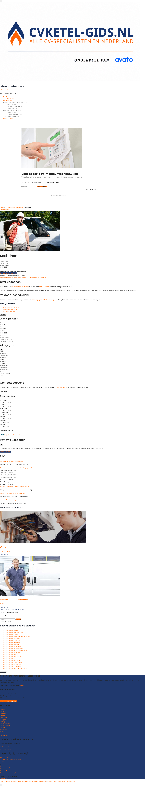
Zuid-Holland (4, 730)
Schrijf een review (5, 452)
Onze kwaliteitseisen (6, 771)
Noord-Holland (44, 287)
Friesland (3, 714)
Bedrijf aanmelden (6, 749)
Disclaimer (42, 782)
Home (5, 96)
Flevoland (3, 712)
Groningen (3, 718)
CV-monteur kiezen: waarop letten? (15, 102)
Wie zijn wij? (10, 98)
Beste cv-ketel (11, 104)
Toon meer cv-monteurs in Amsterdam (12, 609)
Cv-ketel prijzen (12, 109)
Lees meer (3, 314)
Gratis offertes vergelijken (8, 273)
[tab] (72, 461)
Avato (22, 685)
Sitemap (13, 782)
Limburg (2, 722)
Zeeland (2, 732)
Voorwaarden (33, 782)
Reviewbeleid (71, 782)
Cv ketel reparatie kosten (15, 115)
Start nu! (19, 619)
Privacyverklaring (22, 782)
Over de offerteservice (7, 769)
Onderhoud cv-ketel (10, 309)
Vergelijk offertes (42, 186)
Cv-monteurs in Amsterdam (14, 208)
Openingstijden (33, 277)
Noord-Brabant (5, 724)
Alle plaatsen (4, 735)
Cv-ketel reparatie (9, 311)
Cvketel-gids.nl (5, 782)
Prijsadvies (3, 778)
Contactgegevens (21, 277)
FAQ (44, 277)
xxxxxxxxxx (3, 354)
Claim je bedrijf (5, 210)
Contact (3, 761)
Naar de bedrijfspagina (58, 196)
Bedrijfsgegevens (9, 277)
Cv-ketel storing (12, 113)
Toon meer (3, 671)
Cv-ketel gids (7, 100)
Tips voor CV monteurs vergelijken (11, 759)
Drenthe (2, 710)
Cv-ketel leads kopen (7, 747)
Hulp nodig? (4, 757)
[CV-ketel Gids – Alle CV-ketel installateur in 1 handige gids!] (70, 80)
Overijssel (3, 720)
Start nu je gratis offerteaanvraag (43, 300)
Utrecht (2, 728)
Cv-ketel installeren (13, 117)
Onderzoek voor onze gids (8, 773)
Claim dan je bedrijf (61, 388)
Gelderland (3, 716)
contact (50, 782)
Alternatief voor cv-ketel (14, 106)
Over (1, 277)
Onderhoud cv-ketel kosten (12, 111)
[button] (12, 461)
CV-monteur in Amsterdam (20, 287)
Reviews (40, 277)
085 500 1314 (4, 90)
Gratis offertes (8, 119)
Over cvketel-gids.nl (6, 767)
